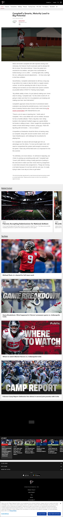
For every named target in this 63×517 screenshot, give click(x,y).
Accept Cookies (42, 513)
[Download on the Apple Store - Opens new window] (26, 477)
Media (31, 499)
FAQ (31, 497)
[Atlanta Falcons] (31, 484)
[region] (31, 509)
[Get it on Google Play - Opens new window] (36, 478)
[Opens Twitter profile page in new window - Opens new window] (20, 24)
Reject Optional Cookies (54, 513)
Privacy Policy (31, 492)
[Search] (58, 2)
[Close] (60, 503)
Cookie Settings (5, 513)
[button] (31, 44)
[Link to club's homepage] (3, 2)
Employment (31, 494)
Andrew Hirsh (22, 20)
